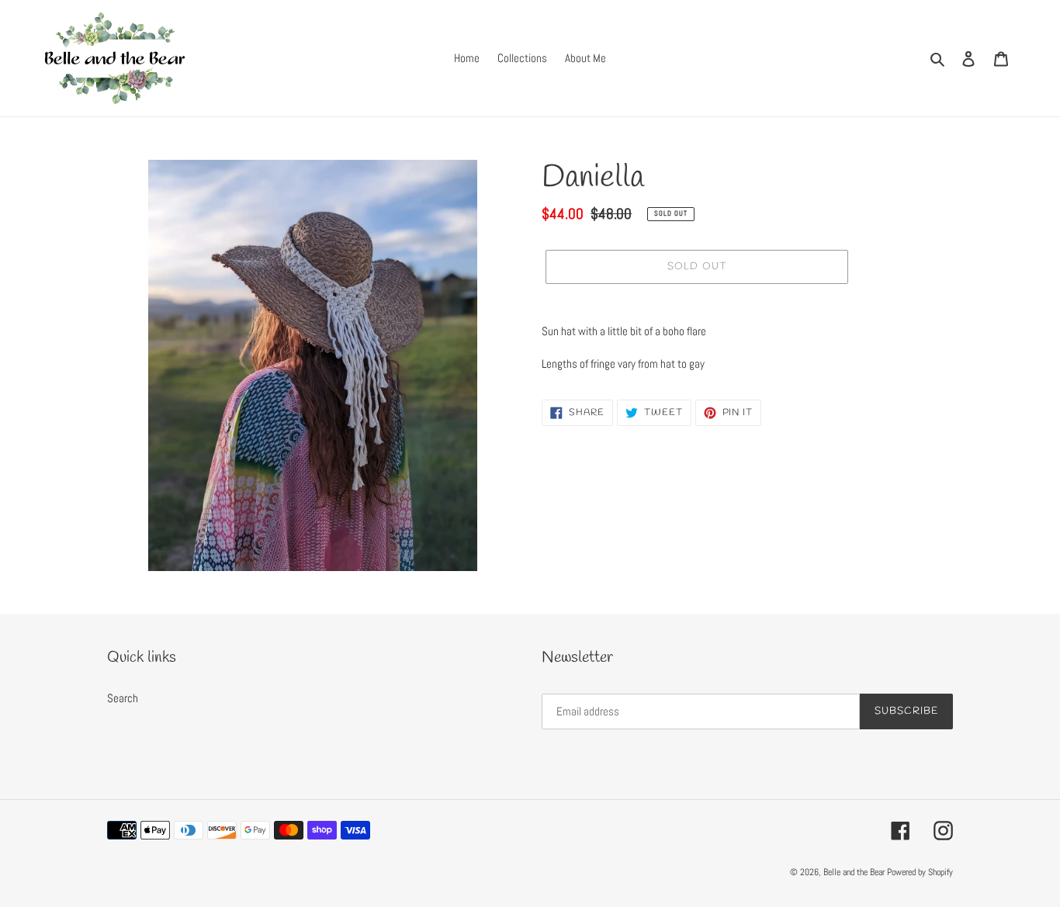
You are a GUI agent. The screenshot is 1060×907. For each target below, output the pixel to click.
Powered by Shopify (920, 872)
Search (122, 698)
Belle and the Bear (854, 872)
